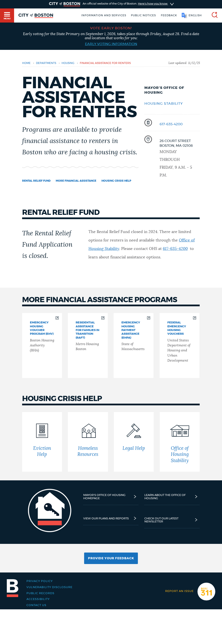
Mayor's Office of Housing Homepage (104, 497)
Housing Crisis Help (116, 180)
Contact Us (36, 605)
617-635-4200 (171, 124)
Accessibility (38, 599)
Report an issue (179, 591)
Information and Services (103, 15)
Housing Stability (163, 103)
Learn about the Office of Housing (165, 497)
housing (68, 63)
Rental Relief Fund (36, 180)
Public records (40, 593)
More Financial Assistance (76, 180)
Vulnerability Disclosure (49, 587)
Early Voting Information (111, 44)
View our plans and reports (106, 518)
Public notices (143, 15)
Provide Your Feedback (111, 558)
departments (46, 63)
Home (26, 63)
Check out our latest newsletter (161, 520)
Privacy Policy (39, 581)
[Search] (213, 15)
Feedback (169, 15)
